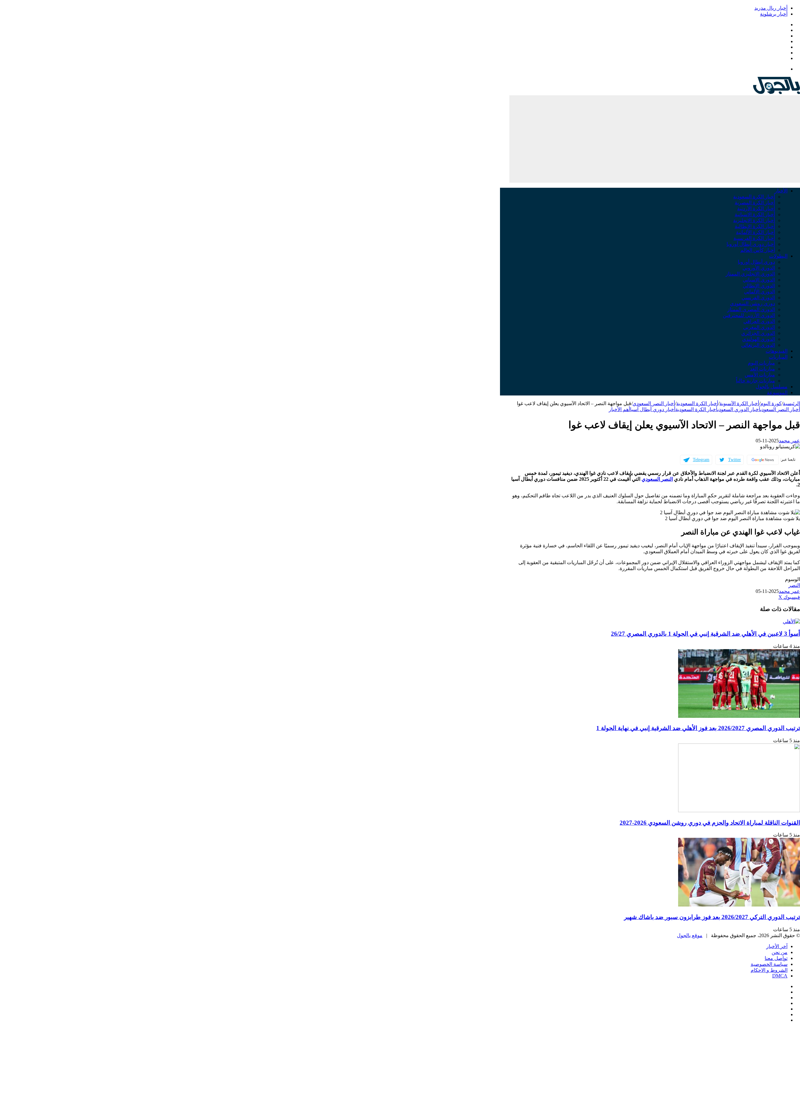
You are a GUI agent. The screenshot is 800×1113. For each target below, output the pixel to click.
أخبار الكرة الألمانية (755, 232)
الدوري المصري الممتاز (751, 309)
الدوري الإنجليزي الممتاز (750, 273)
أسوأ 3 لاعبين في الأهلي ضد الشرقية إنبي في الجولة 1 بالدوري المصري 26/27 (705, 633)
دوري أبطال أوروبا (756, 262)
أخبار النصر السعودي (653, 403)
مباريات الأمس (760, 374)
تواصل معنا (776, 958)
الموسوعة (777, 392)
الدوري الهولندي (758, 339)
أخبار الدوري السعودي (739, 409)
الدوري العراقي (759, 321)
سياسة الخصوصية (769, 964)
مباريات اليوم (761, 362)
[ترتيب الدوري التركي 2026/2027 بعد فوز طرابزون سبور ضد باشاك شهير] (739, 904)
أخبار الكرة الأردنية (756, 208)
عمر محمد (789, 440)
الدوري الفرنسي (758, 297)
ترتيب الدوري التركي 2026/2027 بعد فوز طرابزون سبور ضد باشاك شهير (712, 917)
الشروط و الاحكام (769, 970)
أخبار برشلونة (774, 14)
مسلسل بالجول (772, 386)
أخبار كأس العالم (757, 250)
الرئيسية (791, 403)
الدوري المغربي (759, 327)
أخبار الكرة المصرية (755, 202)
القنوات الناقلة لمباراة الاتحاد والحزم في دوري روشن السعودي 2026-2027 (710, 822)
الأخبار (781, 190)
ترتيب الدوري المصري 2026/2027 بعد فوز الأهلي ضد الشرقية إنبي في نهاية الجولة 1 (698, 728)
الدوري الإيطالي (759, 285)
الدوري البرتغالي (758, 345)
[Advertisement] (654, 139)
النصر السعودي (657, 479)
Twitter (734, 459)
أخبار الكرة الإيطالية (755, 226)
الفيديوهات (777, 351)
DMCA (780, 975)
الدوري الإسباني (759, 279)
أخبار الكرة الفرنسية (754, 238)
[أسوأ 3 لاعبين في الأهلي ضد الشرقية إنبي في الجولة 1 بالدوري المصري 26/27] (791, 621)
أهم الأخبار (619, 409)
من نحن (780, 952)
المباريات (778, 357)
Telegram (701, 459)
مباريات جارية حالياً (755, 380)
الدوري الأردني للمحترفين (749, 315)
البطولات (778, 256)
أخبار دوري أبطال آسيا (652, 409)
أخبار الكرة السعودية (754, 196)
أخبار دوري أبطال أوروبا (751, 244)
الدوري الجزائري (758, 333)
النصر (794, 585)
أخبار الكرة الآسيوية (739, 403)
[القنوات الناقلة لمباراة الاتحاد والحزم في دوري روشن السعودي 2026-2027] (739, 810)
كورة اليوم (771, 403)
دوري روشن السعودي (752, 303)
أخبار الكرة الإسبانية (755, 214)
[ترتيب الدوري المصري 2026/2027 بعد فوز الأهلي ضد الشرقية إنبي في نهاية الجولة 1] (739, 716)
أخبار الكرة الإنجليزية (754, 220)
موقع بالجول (689, 935)
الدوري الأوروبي (758, 268)
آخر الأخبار (777, 946)
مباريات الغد (762, 368)
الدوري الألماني (759, 291)
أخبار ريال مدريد (771, 8)
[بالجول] (776, 92)
